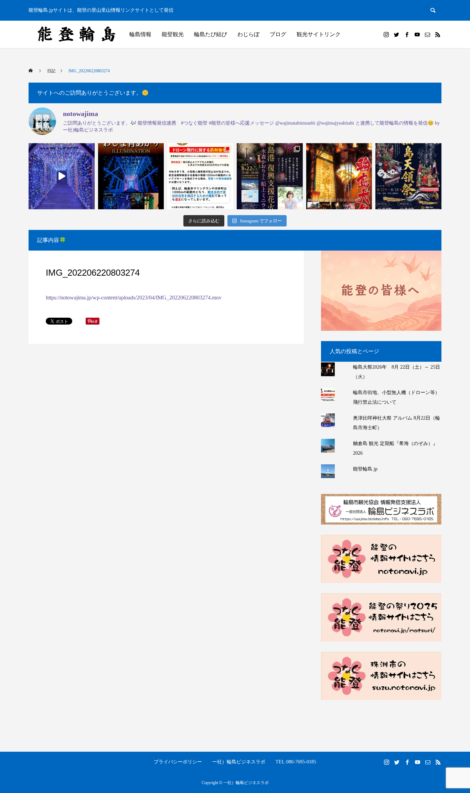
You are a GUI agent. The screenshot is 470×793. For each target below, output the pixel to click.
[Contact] (427, 34)
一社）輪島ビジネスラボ (238, 761)
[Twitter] (396, 34)
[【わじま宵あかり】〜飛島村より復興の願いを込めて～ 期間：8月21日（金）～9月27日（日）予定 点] (62, 176)
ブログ (278, 34)
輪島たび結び (210, 34)
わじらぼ (248, 34)
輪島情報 (140, 34)
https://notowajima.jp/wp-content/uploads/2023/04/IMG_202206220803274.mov (134, 297)
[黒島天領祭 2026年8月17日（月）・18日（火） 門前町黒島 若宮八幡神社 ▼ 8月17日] (408, 176)
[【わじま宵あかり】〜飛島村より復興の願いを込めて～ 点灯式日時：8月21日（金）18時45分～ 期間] (131, 176)
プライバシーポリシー (178, 761)
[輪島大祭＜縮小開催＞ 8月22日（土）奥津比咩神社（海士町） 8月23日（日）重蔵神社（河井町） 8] (339, 176)
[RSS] (437, 34)
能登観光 (173, 34)
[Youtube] (417, 34)
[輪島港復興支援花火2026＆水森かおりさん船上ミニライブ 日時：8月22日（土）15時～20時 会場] (270, 176)
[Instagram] (386, 34)
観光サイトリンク (319, 34)
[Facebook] (407, 34)
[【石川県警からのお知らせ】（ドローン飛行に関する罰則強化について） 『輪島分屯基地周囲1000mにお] (200, 176)
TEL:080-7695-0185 (296, 761)
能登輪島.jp (365, 469)
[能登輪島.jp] (77, 34)
